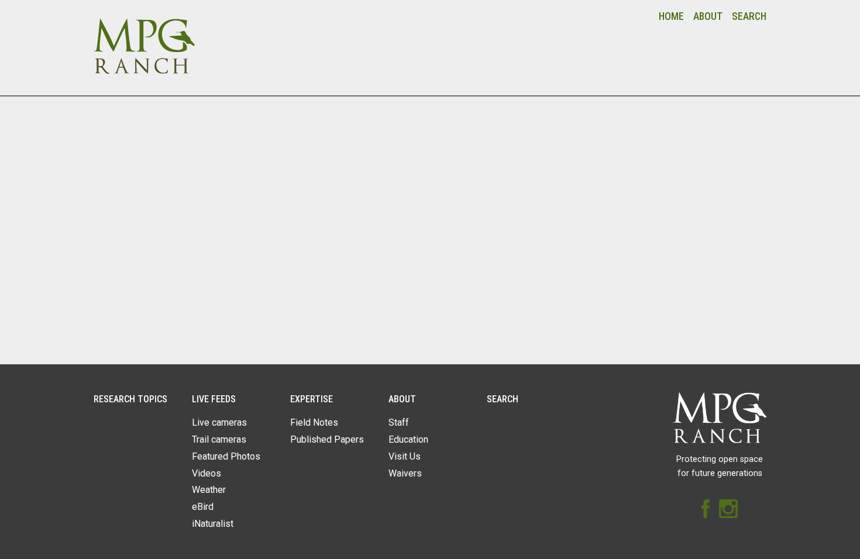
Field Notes (314, 422)
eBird (203, 506)
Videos (206, 473)
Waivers (405, 473)
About (708, 16)
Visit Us (404, 456)
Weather (209, 489)
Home (671, 16)
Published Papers (327, 439)
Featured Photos (226, 456)
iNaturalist (212, 523)
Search (749, 16)
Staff (398, 422)
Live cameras (219, 422)
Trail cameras (219, 439)
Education (408, 439)
